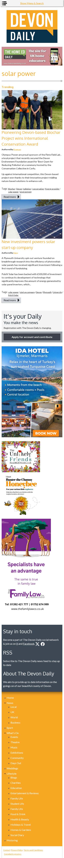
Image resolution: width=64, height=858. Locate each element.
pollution (27, 189)
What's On (13, 732)
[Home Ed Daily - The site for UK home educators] (32, 56)
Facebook (28, 643)
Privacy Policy (17, 850)
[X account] (37, 644)
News (10, 702)
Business (15, 722)
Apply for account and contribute (32, 336)
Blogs (14, 777)
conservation (38, 189)
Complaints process (12, 854)
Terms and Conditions (33, 850)
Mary (15, 253)
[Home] (32, 26)
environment (26, 192)
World (14, 717)
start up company (27, 292)
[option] (32, 56)
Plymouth (47, 292)
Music (14, 747)
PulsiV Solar (13, 295)
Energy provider (52, 189)
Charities (16, 782)
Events (14, 736)
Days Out (16, 763)
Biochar (11, 189)
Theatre (15, 742)
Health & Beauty (20, 819)
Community (17, 757)
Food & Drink (18, 814)
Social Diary (17, 835)
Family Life (17, 798)
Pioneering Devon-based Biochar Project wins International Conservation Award (31, 138)
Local (14, 706)
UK (12, 712)
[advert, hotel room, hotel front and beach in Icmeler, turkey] (32, 391)
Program (17, 149)
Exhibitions (17, 752)
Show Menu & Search (32, 3)
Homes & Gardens (21, 829)
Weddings (12, 768)
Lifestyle (11, 773)
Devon (19, 189)
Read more (10, 196)
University (57, 292)
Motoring (12, 840)
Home (10, 697)
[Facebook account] (43, 644)
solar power (13, 192)
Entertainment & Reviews (25, 793)
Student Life (17, 803)
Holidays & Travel (21, 824)
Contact (6, 850)
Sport (10, 727)
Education (16, 787)
